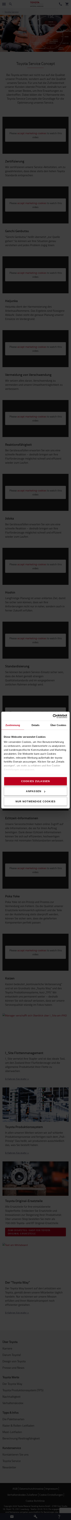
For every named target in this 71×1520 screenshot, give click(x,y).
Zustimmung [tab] (12, 725)
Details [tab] (36, 725)
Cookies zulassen (35, 781)
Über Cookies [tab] (58, 725)
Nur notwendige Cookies (36, 801)
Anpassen (33, 791)
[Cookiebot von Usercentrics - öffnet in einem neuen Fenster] (52, 716)
